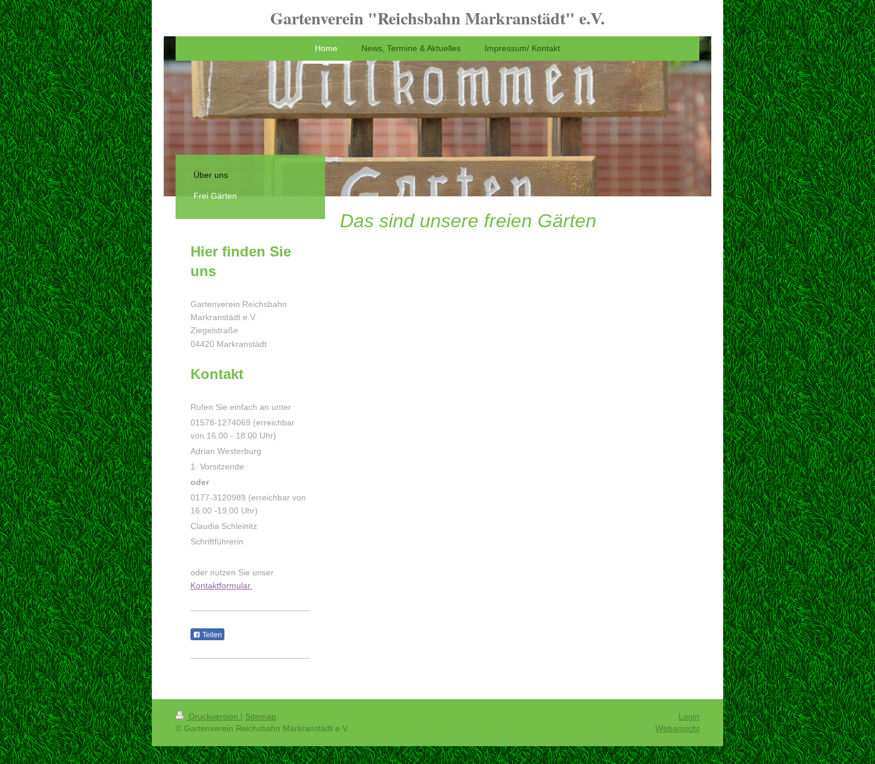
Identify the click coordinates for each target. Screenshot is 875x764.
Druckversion (213, 716)
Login (689, 716)
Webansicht (677, 728)
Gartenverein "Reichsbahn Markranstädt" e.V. (437, 18)
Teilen (211, 635)
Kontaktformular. (221, 585)
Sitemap (260, 716)
